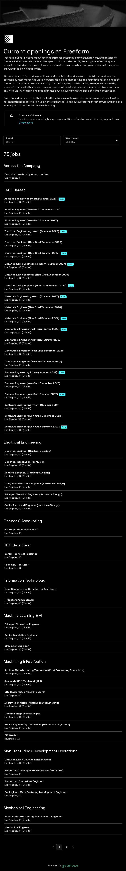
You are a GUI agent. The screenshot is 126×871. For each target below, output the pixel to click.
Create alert (26, 122)
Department (71, 138)
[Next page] (73, 847)
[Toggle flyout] (117, 140)
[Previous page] (53, 847)
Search (10, 138)
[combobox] (65, 142)
